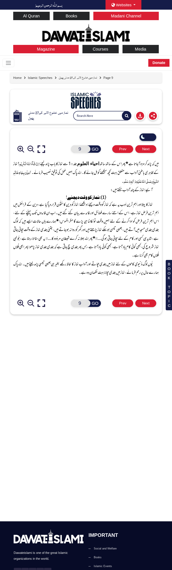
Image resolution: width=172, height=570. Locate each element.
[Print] (140, 115)
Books (71, 16)
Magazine (46, 49)
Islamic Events (103, 566)
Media (140, 49)
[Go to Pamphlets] (86, 100)
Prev (122, 149)
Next (146, 149)
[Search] (126, 115)
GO (95, 149)
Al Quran (31, 16)
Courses (100, 49)
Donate (158, 63)
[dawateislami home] (86, 32)
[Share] (153, 115)
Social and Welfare (105, 548)
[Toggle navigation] (8, 63)
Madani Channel (126, 16)
